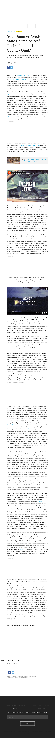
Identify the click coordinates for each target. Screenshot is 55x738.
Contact (8, 705)
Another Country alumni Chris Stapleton (21, 79)
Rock (13, 31)
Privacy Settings (32, 731)
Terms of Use (22, 705)
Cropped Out (41, 501)
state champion (23, 677)
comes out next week (30, 145)
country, (20, 676)
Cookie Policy (16, 706)
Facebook (40, 705)
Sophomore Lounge (12, 94)
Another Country (11, 663)
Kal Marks (22, 549)
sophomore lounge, (12, 677)
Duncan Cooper (12, 62)
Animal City (26, 429)
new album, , (24, 75)
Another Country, (12, 676)
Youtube (47, 705)
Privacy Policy (7, 706)
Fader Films (15, 708)
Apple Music (40, 706)
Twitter (34, 705)
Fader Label (24, 706)
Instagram (33, 706)
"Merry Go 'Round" (12, 116)
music (9, 31)
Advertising (14, 705)
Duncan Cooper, (28, 676)
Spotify (39, 708)
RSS (44, 708)
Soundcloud (48, 706)
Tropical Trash (11, 425)
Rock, (34, 676)
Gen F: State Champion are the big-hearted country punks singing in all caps (33, 160)
